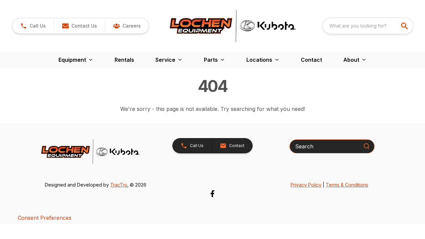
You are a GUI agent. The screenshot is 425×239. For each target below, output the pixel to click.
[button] (33, 26)
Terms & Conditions (347, 185)
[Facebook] (212, 193)
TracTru (118, 185)
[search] (405, 26)
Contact (311, 59)
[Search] (367, 146)
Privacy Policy (306, 185)
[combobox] (368, 26)
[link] (127, 26)
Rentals (124, 59)
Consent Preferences (44, 217)
